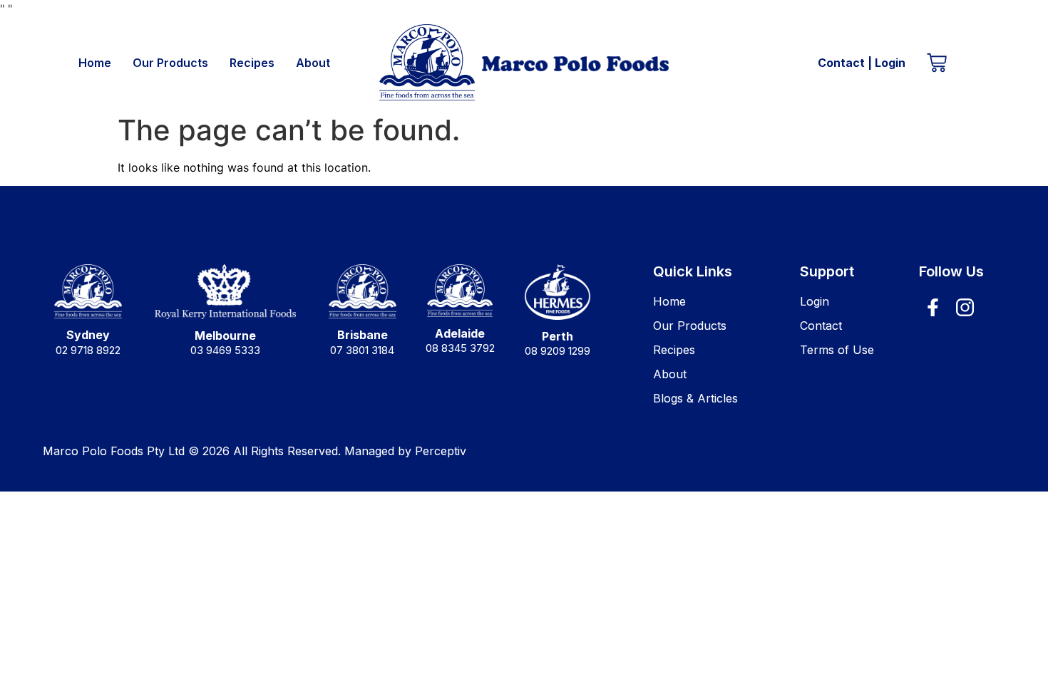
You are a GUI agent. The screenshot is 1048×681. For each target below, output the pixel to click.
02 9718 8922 (88, 350)
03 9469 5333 (225, 350)
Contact (841, 63)
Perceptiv (440, 451)
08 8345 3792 (460, 348)
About (313, 63)
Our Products (170, 63)
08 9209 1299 (557, 351)
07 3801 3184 (362, 350)
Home (94, 63)
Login (890, 63)
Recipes (252, 63)
